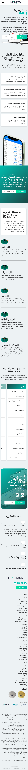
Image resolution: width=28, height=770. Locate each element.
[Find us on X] (22, 583)
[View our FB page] (18, 583)
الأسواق (24, 624)
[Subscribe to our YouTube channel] (15, 583)
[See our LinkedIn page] (25, 583)
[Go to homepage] (17, 578)
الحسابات (25, 597)
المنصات (25, 615)
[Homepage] (19, 2)
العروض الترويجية (23, 653)
